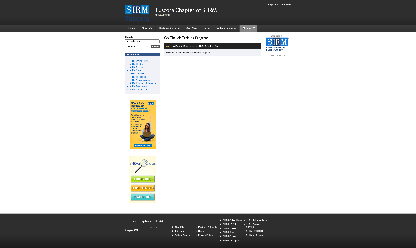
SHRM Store (135, 70)
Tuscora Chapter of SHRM (186, 10)
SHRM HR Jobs (136, 64)
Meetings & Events (169, 28)
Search (129, 37)
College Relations (226, 28)
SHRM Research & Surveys (142, 83)
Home (131, 28)
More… (247, 28)
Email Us (153, 227)
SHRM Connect (136, 73)
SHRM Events (136, 67)
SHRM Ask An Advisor (139, 80)
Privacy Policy (205, 235)
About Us (147, 28)
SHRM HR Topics (137, 77)
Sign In (272, 4)
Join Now (285, 4)
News (207, 28)
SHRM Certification (138, 89)
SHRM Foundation (138, 86)
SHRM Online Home (138, 61)
